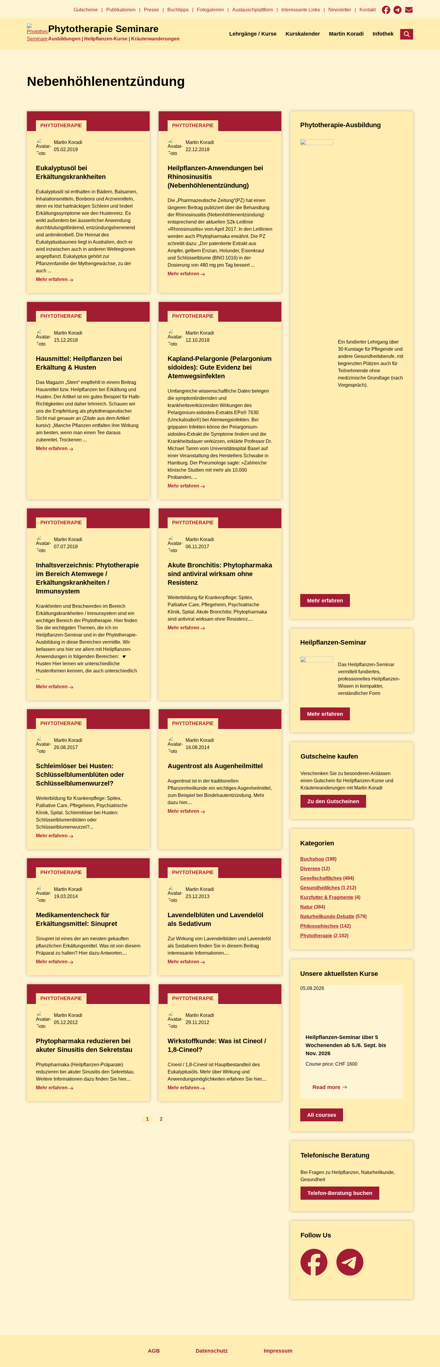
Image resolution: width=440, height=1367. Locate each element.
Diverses (310, 868)
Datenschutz (212, 1351)
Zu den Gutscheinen (333, 801)
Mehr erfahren (325, 601)
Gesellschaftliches (321, 878)
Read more (326, 1087)
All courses (321, 1115)
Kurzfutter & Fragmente (326, 897)
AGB (154, 1351)
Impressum (278, 1351)
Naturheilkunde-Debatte (327, 916)
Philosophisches (319, 926)
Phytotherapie (316, 935)
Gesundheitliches (320, 887)
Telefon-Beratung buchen (339, 1193)
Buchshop (312, 859)
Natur (306, 906)
